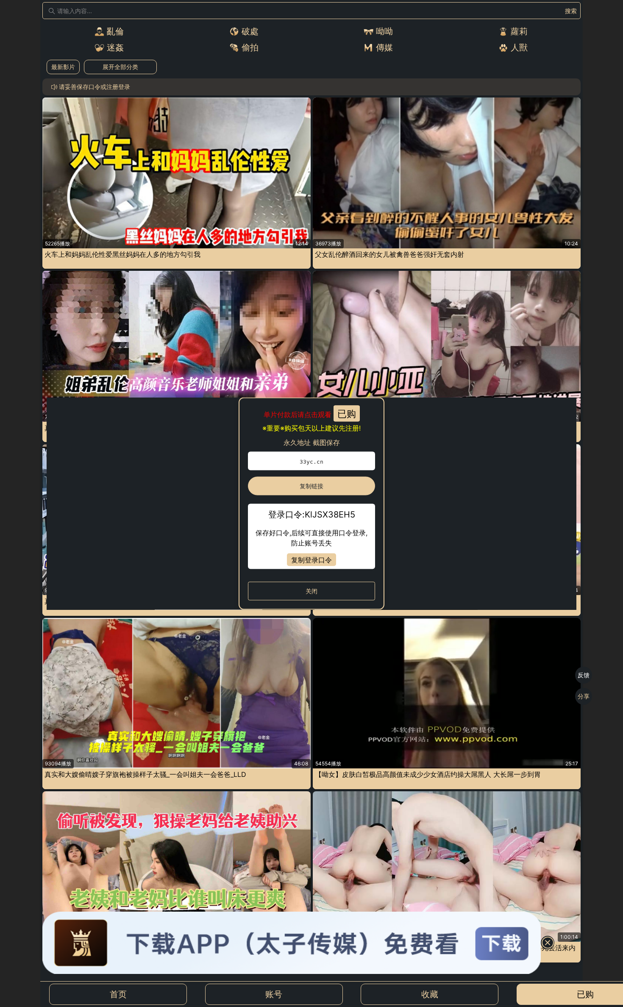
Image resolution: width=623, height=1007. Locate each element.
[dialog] (311, 504)
